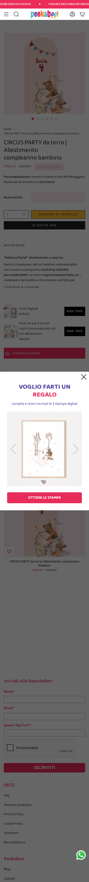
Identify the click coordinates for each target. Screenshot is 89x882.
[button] (16, 14)
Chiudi (84, 377)
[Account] (72, 14)
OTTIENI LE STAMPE (44, 498)
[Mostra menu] (6, 14)
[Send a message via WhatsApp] (81, 855)
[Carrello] (82, 14)
